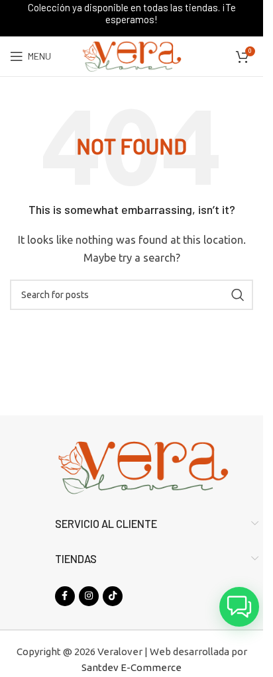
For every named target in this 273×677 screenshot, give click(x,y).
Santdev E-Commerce (132, 667)
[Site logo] (131, 55)
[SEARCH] (238, 295)
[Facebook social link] (65, 596)
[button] (239, 607)
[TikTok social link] (113, 596)
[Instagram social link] (89, 596)
